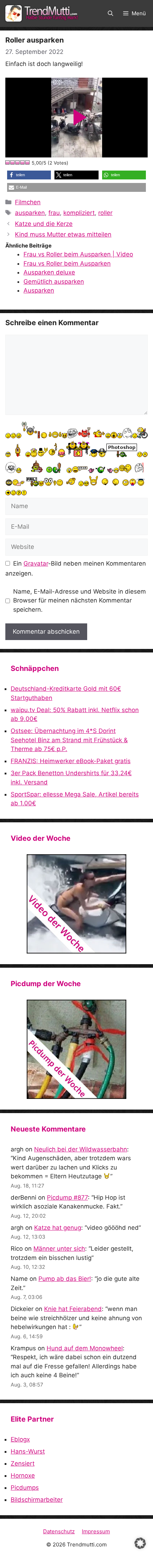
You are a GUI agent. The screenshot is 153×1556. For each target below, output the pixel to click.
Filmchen (28, 202)
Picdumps (25, 1487)
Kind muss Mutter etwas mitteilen (63, 234)
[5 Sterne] (27, 162)
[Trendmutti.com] (43, 13)
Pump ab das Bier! (64, 1278)
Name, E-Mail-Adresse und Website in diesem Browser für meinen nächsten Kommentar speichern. (79, 600)
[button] (110, 13)
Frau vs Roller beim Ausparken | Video (78, 254)
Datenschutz (59, 1531)
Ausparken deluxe (49, 272)
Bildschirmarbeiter (37, 1499)
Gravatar (35, 563)
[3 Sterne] (17, 162)
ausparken (30, 212)
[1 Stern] (7, 162)
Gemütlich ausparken (53, 281)
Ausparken (38, 290)
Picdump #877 (67, 1197)
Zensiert (23, 1463)
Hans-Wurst (28, 1451)
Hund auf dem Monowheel (85, 1348)
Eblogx (20, 1439)
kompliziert (79, 212)
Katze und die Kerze (44, 223)
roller (105, 212)
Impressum (96, 1531)
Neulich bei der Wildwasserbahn (80, 1149)
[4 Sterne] (22, 162)
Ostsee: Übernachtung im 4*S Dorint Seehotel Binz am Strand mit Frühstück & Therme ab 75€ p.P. (69, 739)
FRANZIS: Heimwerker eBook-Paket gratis (71, 761)
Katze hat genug (57, 1227)
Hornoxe (23, 1475)
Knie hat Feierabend (73, 1308)
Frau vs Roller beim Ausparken (67, 263)
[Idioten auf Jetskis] (76, 904)
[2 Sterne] (12, 162)
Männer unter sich (59, 1248)
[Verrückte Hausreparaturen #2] (76, 1049)
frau (54, 212)
